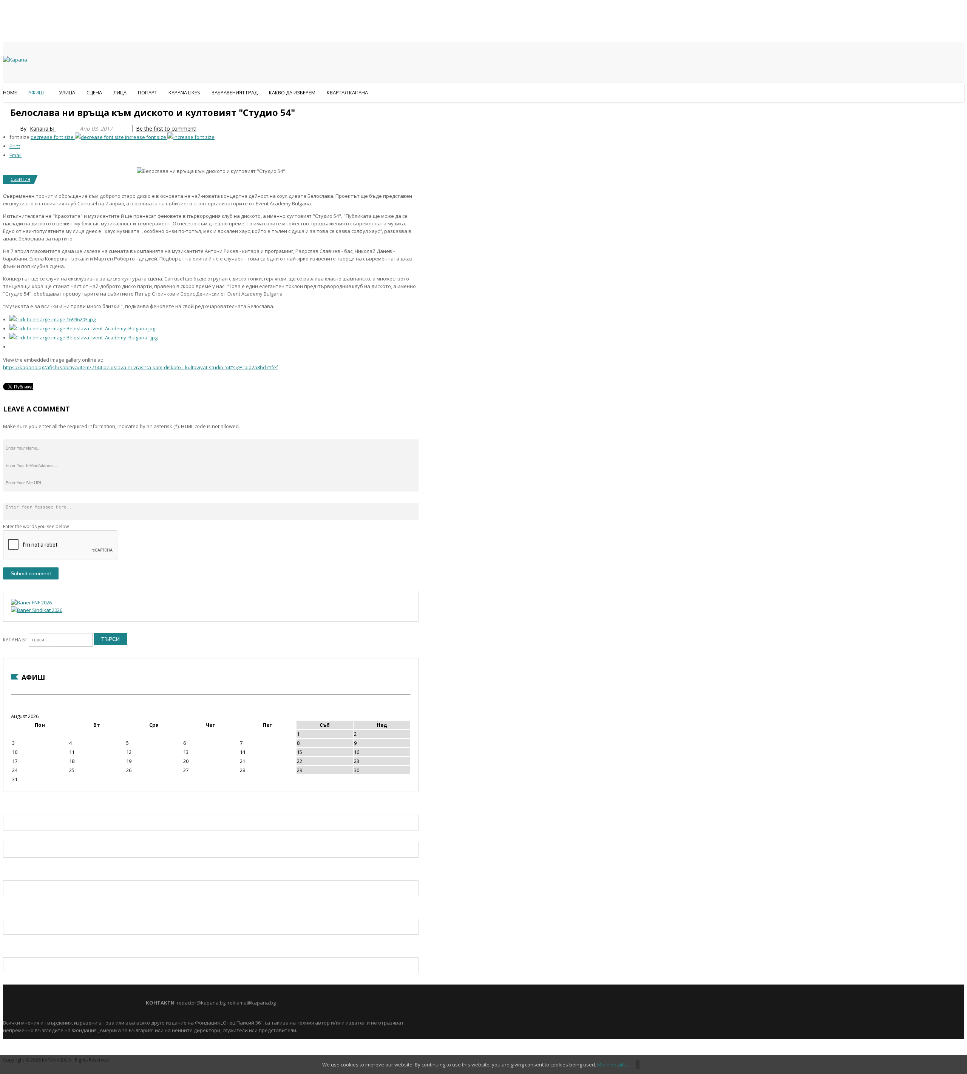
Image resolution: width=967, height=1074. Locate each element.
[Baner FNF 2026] (31, 602)
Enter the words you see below (36, 526)
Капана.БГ (43, 128)
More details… (613, 1064)
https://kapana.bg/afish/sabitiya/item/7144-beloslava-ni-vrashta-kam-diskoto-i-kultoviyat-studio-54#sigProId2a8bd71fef (140, 367)
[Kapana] (15, 59)
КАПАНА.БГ (15, 639)
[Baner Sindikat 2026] (36, 610)
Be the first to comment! (166, 128)
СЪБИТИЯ (20, 179)
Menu (6, 111)
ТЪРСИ (110, 639)
